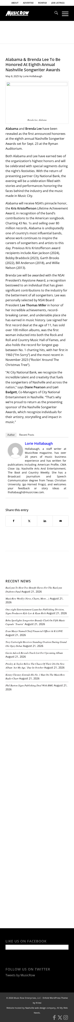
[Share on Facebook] (13, 521)
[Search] (54, 13)
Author (11, 434)
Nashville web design (35, 1007)
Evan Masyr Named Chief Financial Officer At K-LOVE (34, 631)
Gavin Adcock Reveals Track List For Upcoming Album (34, 653)
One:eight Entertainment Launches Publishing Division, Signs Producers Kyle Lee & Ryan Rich (35, 611)
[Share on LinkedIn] (45, 521)
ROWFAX (42, 2)
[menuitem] (14, 3)
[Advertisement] (34, 719)
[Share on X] (29, 521)
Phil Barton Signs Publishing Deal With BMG (29, 685)
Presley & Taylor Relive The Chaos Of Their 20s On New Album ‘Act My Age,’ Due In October (35, 665)
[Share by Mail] (60, 521)
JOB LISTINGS (58, 2)
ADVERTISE (28, 2)
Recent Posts (26, 434)
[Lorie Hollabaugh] (15, 457)
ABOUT (14, 2)
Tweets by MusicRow (20, 975)
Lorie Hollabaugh (32, 76)
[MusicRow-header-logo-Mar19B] (31, 13)
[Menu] (63, 13)
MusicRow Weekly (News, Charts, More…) (27, 598)
